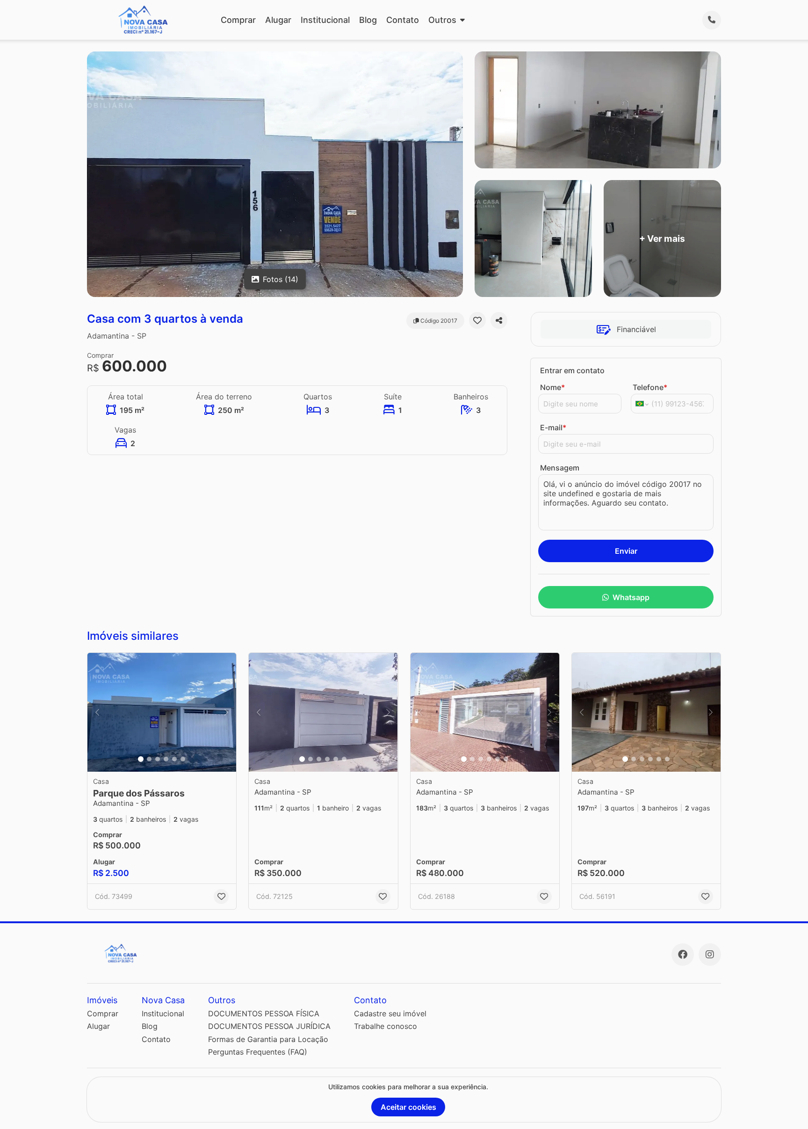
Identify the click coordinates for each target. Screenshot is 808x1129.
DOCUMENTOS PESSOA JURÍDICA (269, 1026)
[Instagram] (710, 954)
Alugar (278, 20)
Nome (552, 387)
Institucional (325, 20)
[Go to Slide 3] (157, 759)
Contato (402, 20)
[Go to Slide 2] (149, 759)
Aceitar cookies (408, 1107)
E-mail (553, 427)
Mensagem (559, 467)
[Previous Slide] (97, 712)
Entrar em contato (572, 370)
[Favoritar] (477, 320)
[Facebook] (682, 954)
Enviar (626, 551)
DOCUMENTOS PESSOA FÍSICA (263, 1013)
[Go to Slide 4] (166, 759)
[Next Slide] (226, 712)
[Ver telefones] (711, 20)
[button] (161, 712)
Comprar (238, 20)
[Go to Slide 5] (174, 759)
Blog (368, 20)
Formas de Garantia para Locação (268, 1039)
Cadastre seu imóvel (390, 1013)
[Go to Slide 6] (182, 759)
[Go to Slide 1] (141, 759)
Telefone (650, 387)
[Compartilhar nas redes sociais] (499, 320)
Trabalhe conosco (385, 1026)
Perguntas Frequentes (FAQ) (257, 1052)
